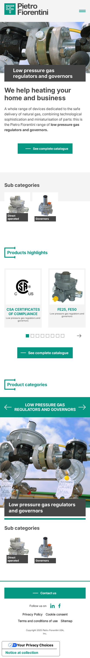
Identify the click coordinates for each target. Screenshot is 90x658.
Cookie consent (57, 614)
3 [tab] (37, 335)
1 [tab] (27, 335)
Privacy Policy (32, 614)
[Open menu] (82, 11)
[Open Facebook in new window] (59, 606)
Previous (8, 407)
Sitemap (66, 621)
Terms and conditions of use (38, 621)
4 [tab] (42, 335)
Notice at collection (21, 652)
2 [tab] (32, 335)
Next (79, 336)
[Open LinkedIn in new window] (52, 606)
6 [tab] (52, 335)
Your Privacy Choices (35, 645)
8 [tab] (62, 335)
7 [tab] (57, 335)
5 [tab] (47, 335)
